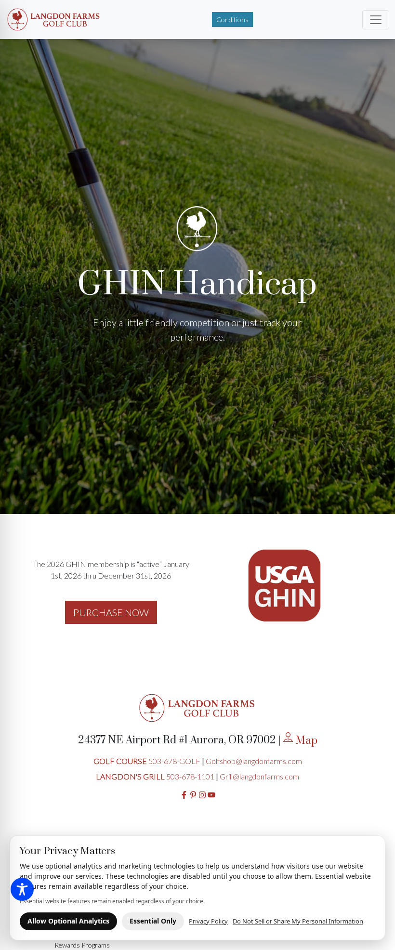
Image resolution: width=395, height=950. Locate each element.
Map (305, 740)
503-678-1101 (190, 776)
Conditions (232, 19)
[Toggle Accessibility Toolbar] (22, 889)
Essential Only (153, 920)
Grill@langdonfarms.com (259, 776)
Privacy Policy (208, 921)
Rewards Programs (82, 945)
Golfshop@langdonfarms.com (254, 760)
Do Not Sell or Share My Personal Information (298, 921)
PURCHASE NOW (111, 612)
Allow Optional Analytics (68, 920)
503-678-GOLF (174, 760)
